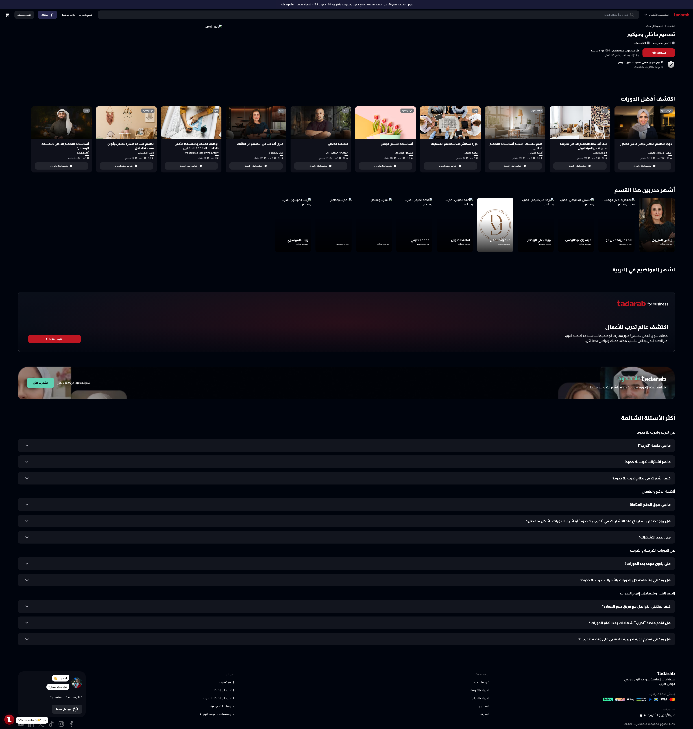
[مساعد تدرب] (9, 720)
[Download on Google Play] (645, 715)
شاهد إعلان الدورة (642, 166)
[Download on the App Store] (641, 715)
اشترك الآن (287, 4)
